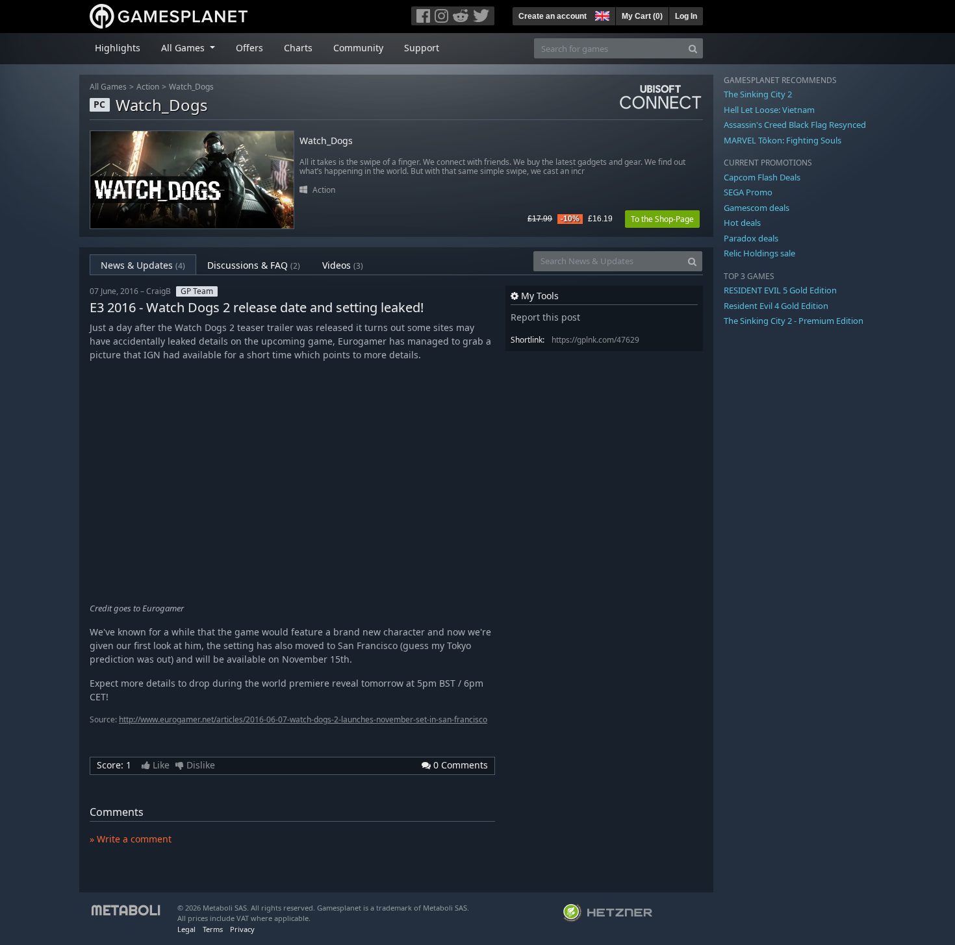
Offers (249, 48)
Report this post (545, 317)
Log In (686, 16)
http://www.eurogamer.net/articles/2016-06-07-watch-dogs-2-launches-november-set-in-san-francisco (303, 719)
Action (147, 87)
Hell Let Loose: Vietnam (769, 110)
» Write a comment (131, 839)
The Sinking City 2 (758, 94)
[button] (600, 14)
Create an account (552, 16)
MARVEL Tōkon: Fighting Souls (782, 140)
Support (421, 48)
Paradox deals (751, 238)
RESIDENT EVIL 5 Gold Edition (780, 290)
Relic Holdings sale (759, 253)
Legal (186, 929)
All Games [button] (184, 48)
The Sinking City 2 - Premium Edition (793, 320)
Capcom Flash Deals (762, 177)
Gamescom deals (756, 208)
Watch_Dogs (191, 87)
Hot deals (742, 222)
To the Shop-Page (662, 219)
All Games (108, 87)
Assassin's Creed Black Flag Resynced (795, 124)
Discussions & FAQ (253, 265)
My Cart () (642, 16)
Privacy (242, 929)
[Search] (693, 48)
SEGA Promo (748, 192)
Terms (213, 929)
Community (358, 48)
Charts (298, 48)
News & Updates (143, 265)
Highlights (117, 48)
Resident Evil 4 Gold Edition (776, 306)
